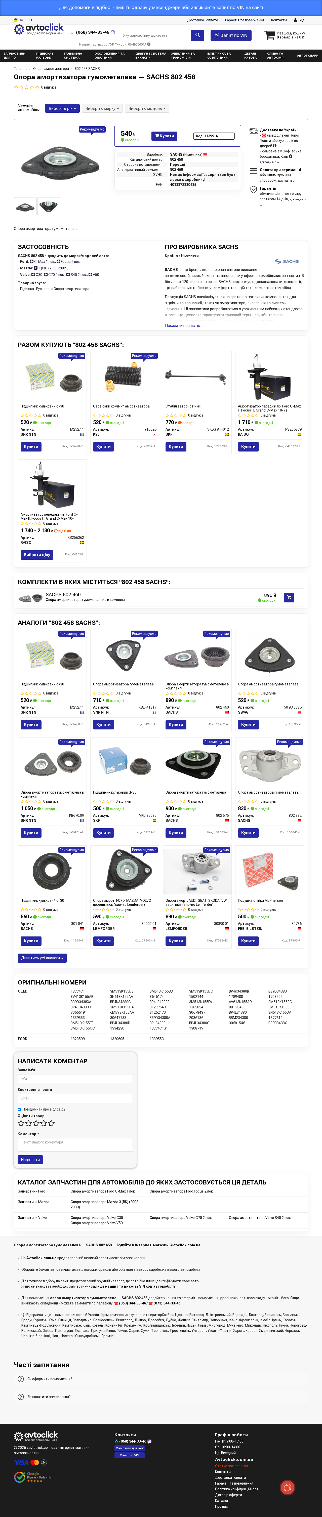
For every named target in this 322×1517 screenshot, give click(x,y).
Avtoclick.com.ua (185, 1245)
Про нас (221, 1506)
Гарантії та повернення (234, 1483)
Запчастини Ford (31, 1191)
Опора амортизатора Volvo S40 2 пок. (260, 1218)
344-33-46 (93, 32)
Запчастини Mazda (33, 1202)
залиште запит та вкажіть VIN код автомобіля (133, 1286)
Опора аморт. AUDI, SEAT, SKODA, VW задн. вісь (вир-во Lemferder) (196, 902)
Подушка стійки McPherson (260, 900)
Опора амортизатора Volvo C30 (97, 1218)
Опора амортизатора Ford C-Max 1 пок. (103, 1191)
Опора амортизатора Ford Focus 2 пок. (182, 1191)
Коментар (28, 1134)
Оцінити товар (31, 1116)
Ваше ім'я (26, 1070)
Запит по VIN (233, 35)
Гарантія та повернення (244, 20)
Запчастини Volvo (32, 1218)
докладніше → (269, 162)
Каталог (222, 1501)
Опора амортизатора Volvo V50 (97, 1223)
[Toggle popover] (287, 1487)
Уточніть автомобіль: (29, 108)
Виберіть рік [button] (61, 108)
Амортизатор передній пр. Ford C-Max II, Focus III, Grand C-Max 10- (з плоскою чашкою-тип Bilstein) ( (269, 408)
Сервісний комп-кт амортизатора (121, 406)
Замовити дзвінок (130, 1448)
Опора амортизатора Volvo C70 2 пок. (181, 1218)
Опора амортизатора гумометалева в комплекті (86, 600)
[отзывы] (33, 1477)
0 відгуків (49, 87)
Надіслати (30, 1159)
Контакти (279, 20)
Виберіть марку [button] (101, 108)
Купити (166, 136)
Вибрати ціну (37, 554)
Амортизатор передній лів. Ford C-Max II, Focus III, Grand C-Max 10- (49, 516)
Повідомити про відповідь (44, 1109)
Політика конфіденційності (237, 1489)
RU (30, 20)
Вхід (300, 20)
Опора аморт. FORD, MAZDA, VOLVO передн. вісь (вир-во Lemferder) (122, 902)
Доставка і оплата (202, 20)
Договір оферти (228, 1495)
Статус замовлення (231, 1466)
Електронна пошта (35, 1090)
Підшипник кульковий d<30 (42, 406)
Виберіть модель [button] (146, 108)
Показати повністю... (184, 325)
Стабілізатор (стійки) (184, 406)
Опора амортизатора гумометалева (123, 684)
